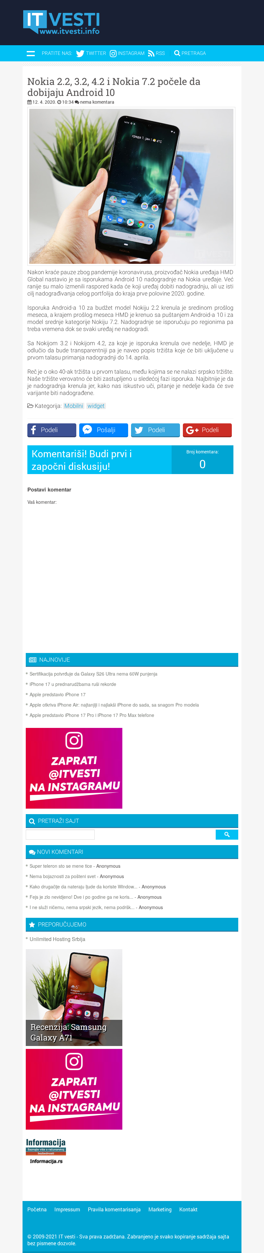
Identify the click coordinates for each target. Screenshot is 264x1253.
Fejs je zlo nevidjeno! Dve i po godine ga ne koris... (81, 897)
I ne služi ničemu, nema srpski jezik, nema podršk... (82, 907)
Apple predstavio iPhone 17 (58, 694)
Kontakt (188, 1209)
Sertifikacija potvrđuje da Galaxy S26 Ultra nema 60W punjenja (93, 673)
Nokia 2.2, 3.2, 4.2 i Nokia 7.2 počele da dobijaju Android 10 (114, 87)
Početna (37, 1209)
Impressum (67, 1209)
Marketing (160, 1209)
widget (96, 406)
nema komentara (97, 102)
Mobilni (73, 406)
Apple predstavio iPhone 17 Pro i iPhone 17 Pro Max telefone (92, 715)
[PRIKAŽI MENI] (31, 53)
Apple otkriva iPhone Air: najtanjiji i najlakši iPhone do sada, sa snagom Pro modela (114, 704)
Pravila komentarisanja (114, 1209)
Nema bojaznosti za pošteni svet (63, 876)
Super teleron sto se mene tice (61, 866)
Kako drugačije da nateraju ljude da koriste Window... (83, 886)
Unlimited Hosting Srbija (57, 939)
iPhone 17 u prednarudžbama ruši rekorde (73, 684)
